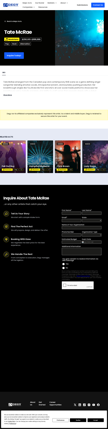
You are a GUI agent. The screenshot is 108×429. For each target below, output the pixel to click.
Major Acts (27, 3)
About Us (32, 403)
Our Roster (39, 3)
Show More (7, 95)
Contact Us (98, 5)
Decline (78, 420)
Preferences (60, 420)
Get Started (42, 403)
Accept (95, 420)
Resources (42, 7)
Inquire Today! (14, 55)
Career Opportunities (55, 403)
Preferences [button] (12, 423)
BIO (4, 72)
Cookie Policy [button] (11, 421)
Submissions (82, 5)
